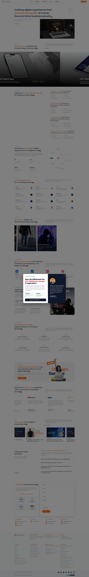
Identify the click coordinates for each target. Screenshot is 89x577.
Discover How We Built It (35, 299)
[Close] (64, 275)
